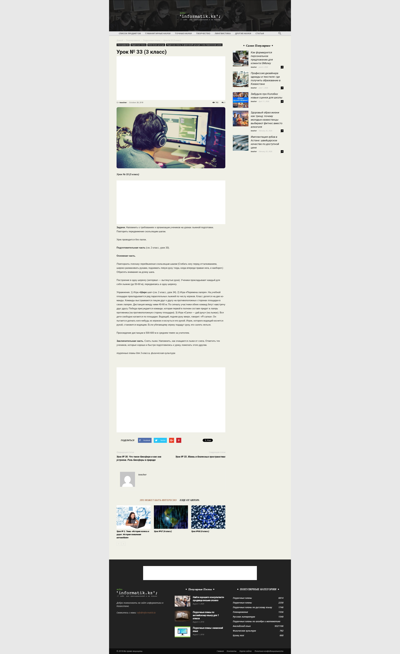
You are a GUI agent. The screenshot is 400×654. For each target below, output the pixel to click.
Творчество (203, 33)
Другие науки (243, 33)
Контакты (232, 651)
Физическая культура (156, 45)
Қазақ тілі (238, 635)
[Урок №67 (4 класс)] (171, 517)
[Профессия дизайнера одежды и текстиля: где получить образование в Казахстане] (240, 79)
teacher (123, 102)
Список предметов (130, 33)
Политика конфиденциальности (269, 651)
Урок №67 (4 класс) (163, 531)
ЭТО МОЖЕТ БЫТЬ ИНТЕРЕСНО (158, 500)
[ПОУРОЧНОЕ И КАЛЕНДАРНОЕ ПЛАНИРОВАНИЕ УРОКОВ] (200, 16)
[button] (279, 33)
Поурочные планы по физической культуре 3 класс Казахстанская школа (194, 45)
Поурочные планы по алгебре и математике (256, 621)
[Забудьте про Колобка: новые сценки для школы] (240, 100)
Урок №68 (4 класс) (200, 531)
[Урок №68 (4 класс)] (208, 517)
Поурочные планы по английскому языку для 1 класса (206, 615)
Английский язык (242, 626)
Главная (220, 651)
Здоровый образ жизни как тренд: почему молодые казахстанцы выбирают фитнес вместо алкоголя (266, 119)
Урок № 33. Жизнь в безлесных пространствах (200, 456)
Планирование (133, 40)
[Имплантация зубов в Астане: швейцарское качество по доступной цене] (240, 143)
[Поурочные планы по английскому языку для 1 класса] (182, 616)
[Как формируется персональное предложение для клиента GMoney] (240, 58)
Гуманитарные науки (157, 33)
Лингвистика (223, 33)
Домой (120, 40)
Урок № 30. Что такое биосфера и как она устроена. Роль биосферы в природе (139, 458)
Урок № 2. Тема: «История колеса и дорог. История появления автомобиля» (133, 534)
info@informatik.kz (146, 612)
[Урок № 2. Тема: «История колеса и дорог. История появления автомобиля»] (134, 517)
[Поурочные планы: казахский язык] (182, 631)
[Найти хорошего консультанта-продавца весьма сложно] (182, 601)
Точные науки (183, 33)
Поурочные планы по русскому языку (252, 607)
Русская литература (244, 616)
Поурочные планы (151, 40)
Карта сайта (246, 651)
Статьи (259, 33)
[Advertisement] (171, 78)
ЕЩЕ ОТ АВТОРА (189, 500)
